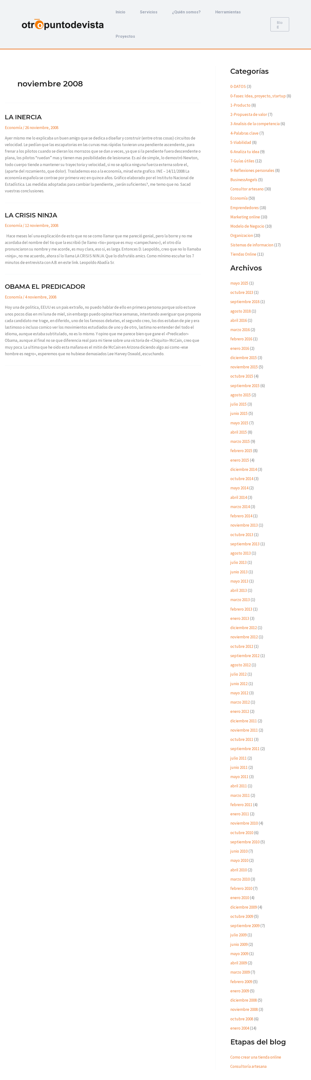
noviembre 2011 (244, 730)
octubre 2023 (241, 292)
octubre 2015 (241, 376)
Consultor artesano (247, 189)
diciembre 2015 (243, 357)
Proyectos (125, 36)
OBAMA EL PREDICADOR (45, 286)
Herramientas (228, 12)
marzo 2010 (240, 879)
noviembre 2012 (244, 637)
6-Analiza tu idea (244, 151)
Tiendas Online (243, 254)
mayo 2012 (239, 693)
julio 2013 (238, 562)
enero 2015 (239, 460)
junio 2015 (239, 413)
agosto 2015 (240, 395)
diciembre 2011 (243, 721)
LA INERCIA (23, 117)
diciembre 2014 (243, 469)
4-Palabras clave (244, 133)
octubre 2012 (241, 646)
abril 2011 (238, 786)
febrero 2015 (241, 450)
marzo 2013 (240, 599)
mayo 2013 (239, 581)
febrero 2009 (241, 981)
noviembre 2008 (244, 1009)
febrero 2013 (241, 609)
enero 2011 (239, 814)
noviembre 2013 (244, 525)
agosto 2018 (240, 311)
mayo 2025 (239, 283)
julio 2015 (238, 404)
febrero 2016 (241, 339)
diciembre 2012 (243, 627)
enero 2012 (239, 711)
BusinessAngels (243, 179)
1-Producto (240, 105)
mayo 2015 (239, 423)
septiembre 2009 (244, 925)
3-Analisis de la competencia (255, 123)
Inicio (120, 12)
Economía (13, 127)
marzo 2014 (240, 506)
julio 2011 (238, 758)
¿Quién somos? (186, 12)
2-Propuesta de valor (248, 114)
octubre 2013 (241, 534)
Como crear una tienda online (255, 1057)
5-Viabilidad (240, 142)
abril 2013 (238, 590)
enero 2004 (239, 1028)
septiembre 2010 (244, 842)
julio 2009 (238, 935)
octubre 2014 (241, 478)
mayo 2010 (239, 860)
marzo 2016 (240, 329)
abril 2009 (238, 963)
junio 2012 (239, 683)
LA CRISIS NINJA (31, 215)
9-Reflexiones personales (252, 170)
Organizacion (241, 235)
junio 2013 (239, 572)
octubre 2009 (241, 916)
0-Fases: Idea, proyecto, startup (258, 96)
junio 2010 (239, 851)
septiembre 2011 (244, 748)
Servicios (148, 12)
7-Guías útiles (242, 161)
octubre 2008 (241, 1019)
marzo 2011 (240, 795)
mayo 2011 (239, 776)
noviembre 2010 (244, 823)
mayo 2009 (239, 953)
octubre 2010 (241, 832)
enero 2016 (239, 348)
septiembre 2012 (244, 655)
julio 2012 (238, 674)
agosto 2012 (240, 665)
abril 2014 (238, 497)
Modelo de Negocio (247, 226)
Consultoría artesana (248, 1066)
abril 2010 (238, 870)
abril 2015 (238, 432)
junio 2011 (239, 767)
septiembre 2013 (244, 544)
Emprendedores (244, 207)
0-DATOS (238, 86)
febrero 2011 (241, 804)
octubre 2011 (241, 739)
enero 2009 (239, 991)
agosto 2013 (240, 553)
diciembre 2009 (243, 907)
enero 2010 (239, 897)
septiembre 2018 (244, 301)
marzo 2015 (240, 441)
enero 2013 (239, 618)
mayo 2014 (239, 488)
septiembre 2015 (244, 385)
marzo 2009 (240, 972)
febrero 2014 (241, 516)
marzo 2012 (240, 702)
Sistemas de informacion (251, 245)
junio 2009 (239, 944)
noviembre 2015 (244, 367)
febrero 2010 (241, 888)
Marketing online (245, 217)
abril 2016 (238, 320)
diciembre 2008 (243, 1000)
